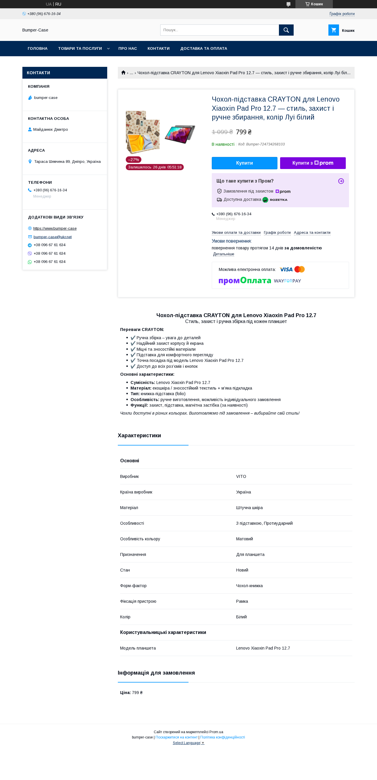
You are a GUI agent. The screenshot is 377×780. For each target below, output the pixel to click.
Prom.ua (216, 732)
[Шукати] (286, 30)
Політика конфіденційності (222, 737)
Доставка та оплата (203, 48)
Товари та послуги (80, 48)
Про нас (127, 48)
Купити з (302, 162)
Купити (244, 162)
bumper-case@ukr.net (53, 236)
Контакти (159, 48)
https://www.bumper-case (55, 228)
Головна (37, 48)
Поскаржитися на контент (177, 737)
